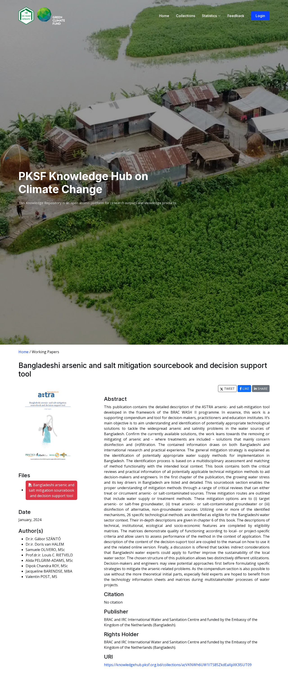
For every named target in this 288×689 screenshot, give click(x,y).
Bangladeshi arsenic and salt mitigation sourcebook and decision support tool (51, 490)
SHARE (262, 388)
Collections (185, 15)
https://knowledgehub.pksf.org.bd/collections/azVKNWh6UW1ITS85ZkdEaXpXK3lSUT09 (178, 664)
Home (164, 15)
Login (260, 15)
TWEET (229, 388)
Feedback (235, 15)
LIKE (245, 388)
